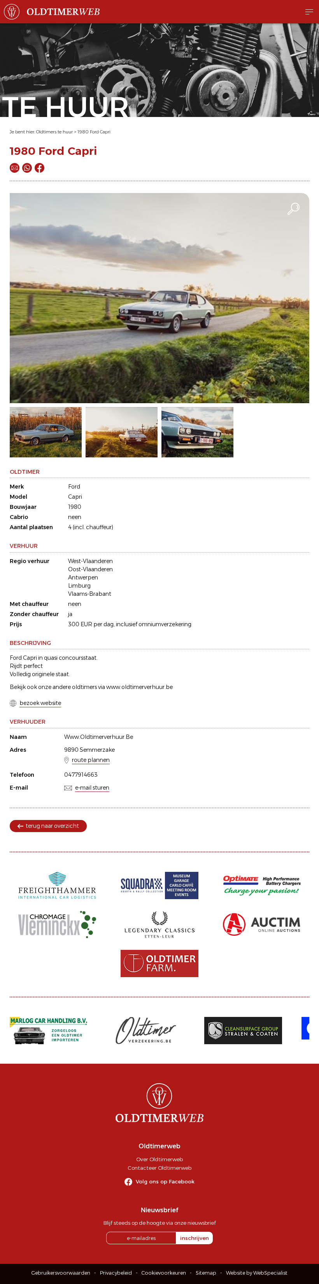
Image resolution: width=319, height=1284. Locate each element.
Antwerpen (83, 577)
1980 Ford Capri (93, 132)
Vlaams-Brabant (89, 593)
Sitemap (206, 1273)
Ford (74, 486)
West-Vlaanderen (90, 561)
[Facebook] (39, 168)
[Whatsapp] (27, 168)
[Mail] (14, 168)
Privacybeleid (116, 1273)
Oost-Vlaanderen (90, 569)
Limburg (79, 585)
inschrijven (194, 1238)
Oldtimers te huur (54, 132)
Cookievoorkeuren (164, 1273)
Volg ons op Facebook (165, 1181)
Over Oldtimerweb (159, 1159)
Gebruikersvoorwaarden (61, 1273)
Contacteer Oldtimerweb (159, 1168)
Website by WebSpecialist (256, 1273)
